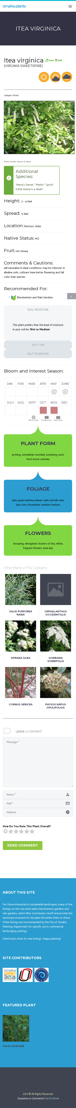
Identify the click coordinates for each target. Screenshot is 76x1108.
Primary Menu (70, 6)
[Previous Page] (71, 296)
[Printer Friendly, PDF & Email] (53, 60)
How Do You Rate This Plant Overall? (27, 826)
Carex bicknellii (13, 1046)
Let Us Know (52, 1098)
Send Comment (22, 845)
